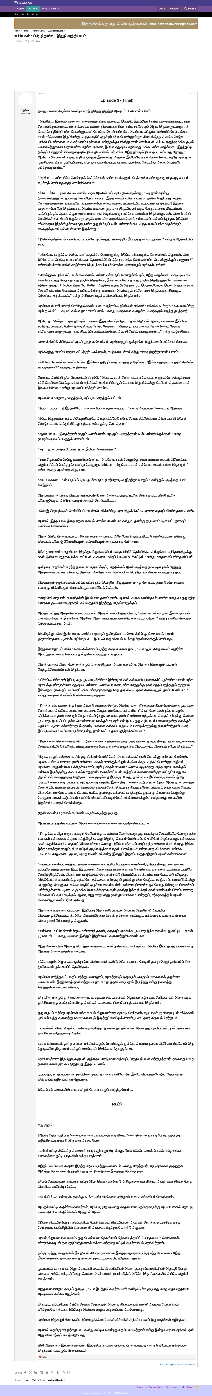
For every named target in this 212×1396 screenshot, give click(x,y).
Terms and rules (156, 1387)
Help (183, 1387)
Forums (33, 8)
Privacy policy (172, 1387)
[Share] (191, 94)
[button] (58, 9)
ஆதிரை (20, 41)
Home (20, 8)
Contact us (142, 1387)
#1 (195, 94)
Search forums (33, 14)
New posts (19, 14)
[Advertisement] (106, 67)
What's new (49, 8)
